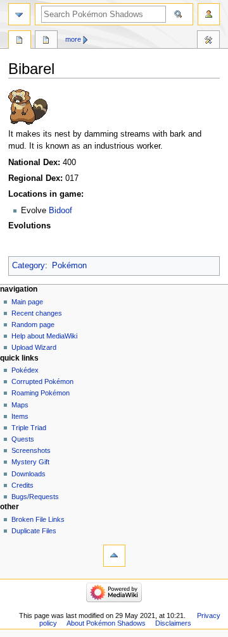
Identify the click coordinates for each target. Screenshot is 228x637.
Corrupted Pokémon (42, 381)
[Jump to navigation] (19, 14)
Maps (19, 405)
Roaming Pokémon (40, 393)
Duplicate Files (33, 531)
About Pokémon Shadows (106, 623)
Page (19, 41)
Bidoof (60, 210)
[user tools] (209, 14)
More (73, 39)
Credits (22, 485)
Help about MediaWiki (44, 336)
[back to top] (114, 556)
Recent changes (36, 313)
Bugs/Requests (35, 496)
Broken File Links (38, 519)
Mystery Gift (30, 462)
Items (19, 416)
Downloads (28, 474)
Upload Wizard (33, 347)
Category (28, 265)
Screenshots (31, 450)
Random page (32, 324)
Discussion (46, 41)
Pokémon (69, 265)
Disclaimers (173, 623)
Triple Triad (28, 427)
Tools (208, 41)
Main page (27, 302)
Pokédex (25, 370)
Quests (22, 439)
